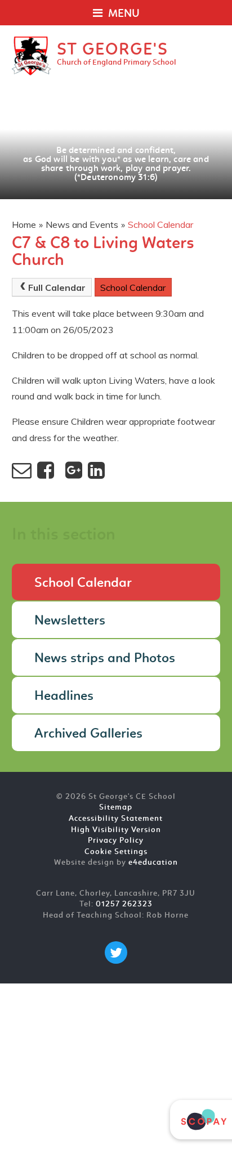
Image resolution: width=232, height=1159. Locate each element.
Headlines (63, 696)
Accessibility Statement (116, 819)
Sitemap (115, 807)
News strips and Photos (104, 659)
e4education (153, 863)
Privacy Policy (116, 841)
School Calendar (160, 224)
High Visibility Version (116, 830)
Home (24, 224)
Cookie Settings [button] (116, 852)
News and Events (82, 224)
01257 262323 (124, 904)
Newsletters (69, 621)
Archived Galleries (88, 734)
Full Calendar (57, 287)
